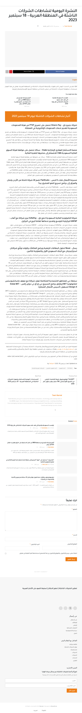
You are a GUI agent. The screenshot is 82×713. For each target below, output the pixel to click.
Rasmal (42, 706)
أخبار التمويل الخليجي (51, 368)
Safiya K (52, 364)
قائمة (44, 26)
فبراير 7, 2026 (64, 106)
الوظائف (74, 622)
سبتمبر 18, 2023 (54, 26)
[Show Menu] (75, 3)
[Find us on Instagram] (75, 608)
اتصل (75, 633)
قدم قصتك (73, 650)
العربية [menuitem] (36, 710)
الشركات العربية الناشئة (38, 368)
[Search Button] (7, 3)
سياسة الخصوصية (71, 631)
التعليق (74, 509)
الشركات (74, 655)
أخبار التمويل (62, 368)
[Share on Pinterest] (10, 71)
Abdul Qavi (45, 464)
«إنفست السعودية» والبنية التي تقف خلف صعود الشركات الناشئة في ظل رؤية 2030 (30, 425)
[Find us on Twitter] (70, 608)
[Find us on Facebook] (65, 608)
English (74, 80)
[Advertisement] (41, 566)
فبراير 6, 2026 (27, 106)
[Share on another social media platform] (7, 71)
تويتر (58, 349)
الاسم (74, 535)
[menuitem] (45, 710)
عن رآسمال (74, 620)
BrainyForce (54, 706)
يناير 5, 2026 (36, 464)
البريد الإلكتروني (35, 544)
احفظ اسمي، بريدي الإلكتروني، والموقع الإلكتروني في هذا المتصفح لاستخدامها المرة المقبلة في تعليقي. (48, 553)
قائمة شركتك (73, 644)
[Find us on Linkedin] (61, 608)
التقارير (75, 660)
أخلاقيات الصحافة (72, 628)
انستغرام (71, 349)
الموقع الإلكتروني (72, 544)
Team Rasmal (68, 26)
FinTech (70, 368)
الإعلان (75, 625)
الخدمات (74, 658)
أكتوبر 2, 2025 (42, 482)
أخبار (48, 26)
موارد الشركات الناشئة (71, 647)
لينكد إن (64, 349)
